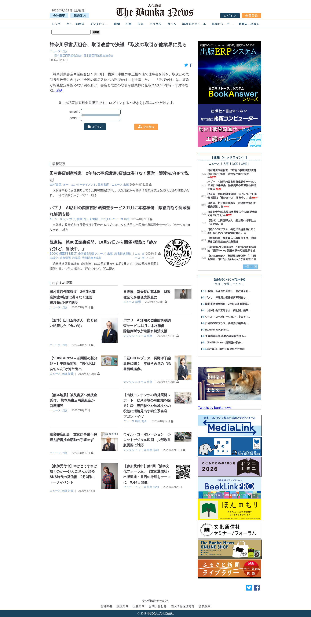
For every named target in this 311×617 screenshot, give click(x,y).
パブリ (71, 219)
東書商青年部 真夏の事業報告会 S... (225, 336)
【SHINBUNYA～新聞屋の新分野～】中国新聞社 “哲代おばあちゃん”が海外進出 (73, 363)
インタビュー (99, 24)
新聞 (117, 24)
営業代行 (82, 219)
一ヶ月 (237, 284)
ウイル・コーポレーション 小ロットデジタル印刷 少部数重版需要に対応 (147, 439)
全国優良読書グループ (92, 253)
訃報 (244, 164)
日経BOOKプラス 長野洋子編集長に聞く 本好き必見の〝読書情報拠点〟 (147, 363)
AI (51, 219)
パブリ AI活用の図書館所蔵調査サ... (226, 297)
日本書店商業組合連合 (68, 55)
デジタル (155, 24)
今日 (217, 284)
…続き (92, 195)
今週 (226, 284)
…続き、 (60, 90)
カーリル (59, 219)
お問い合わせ (158, 606)
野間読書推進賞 (92, 257)
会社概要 (59, 15)
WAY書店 (55, 184)
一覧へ (248, 266)
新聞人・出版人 (249, 24)
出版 (129, 24)
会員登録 (251, 15)
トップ (56, 24)
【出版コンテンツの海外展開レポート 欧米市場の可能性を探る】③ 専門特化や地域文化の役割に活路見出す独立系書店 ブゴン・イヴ (147, 405)
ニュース (55, 51)
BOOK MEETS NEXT (63, 253)
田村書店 (103, 184)
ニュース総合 (75, 24)
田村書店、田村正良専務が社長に (226, 348)
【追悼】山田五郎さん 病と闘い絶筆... (227, 310)
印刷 (156, 450)
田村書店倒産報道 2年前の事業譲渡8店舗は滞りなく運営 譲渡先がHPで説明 (73, 297)
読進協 (76, 257)
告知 (70, 490)
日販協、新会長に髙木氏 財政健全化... (227, 291)
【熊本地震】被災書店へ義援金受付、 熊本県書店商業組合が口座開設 (73, 400)
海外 (144, 421)
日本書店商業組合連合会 (98, 55)
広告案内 (138, 606)
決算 (235, 164)
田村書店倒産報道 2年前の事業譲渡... (227, 303)
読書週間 (65, 257)
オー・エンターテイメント (79, 184)
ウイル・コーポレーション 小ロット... (227, 316)
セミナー (128, 487)
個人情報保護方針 (182, 606)
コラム (171, 24)
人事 (226, 164)
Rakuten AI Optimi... (217, 329)
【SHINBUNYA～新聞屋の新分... (224, 342)
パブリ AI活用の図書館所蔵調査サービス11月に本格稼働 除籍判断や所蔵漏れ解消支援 (147, 325)
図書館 (93, 219)
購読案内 (80, 15)
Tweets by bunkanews (214, 407)
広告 (141, 24)
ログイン (230, 15)
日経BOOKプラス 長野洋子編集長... (226, 323)
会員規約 (205, 606)
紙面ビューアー (222, 24)
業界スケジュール (194, 24)
